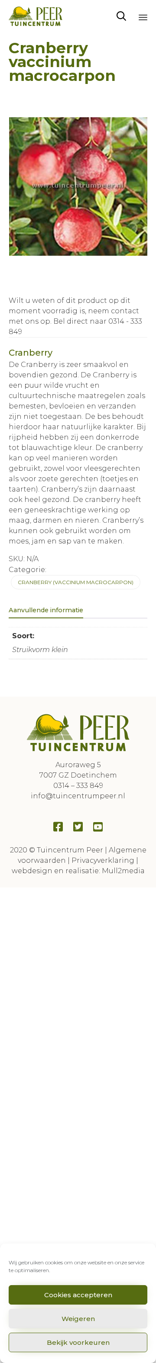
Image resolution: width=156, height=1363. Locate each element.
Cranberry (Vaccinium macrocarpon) (75, 582)
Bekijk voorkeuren (78, 1342)
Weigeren (78, 1319)
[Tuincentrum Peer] (35, 16)
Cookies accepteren (78, 1295)
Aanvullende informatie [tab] (46, 610)
